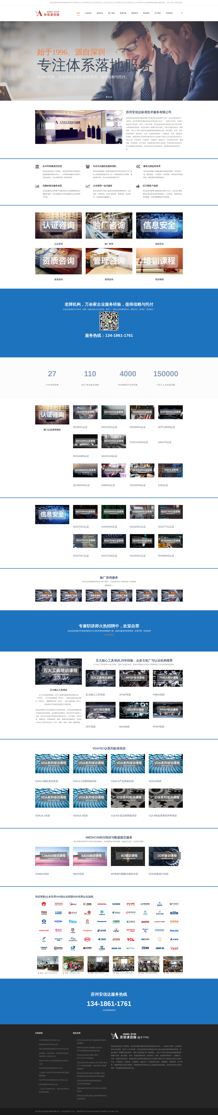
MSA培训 (124, 726)
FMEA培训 (159, 694)
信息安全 (100, 13)
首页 (78, 13)
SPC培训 (91, 726)
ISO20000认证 (109, 526)
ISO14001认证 (109, 427)
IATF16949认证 (166, 427)
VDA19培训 (155, 781)
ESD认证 (163, 485)
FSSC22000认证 (139, 442)
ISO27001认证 (81, 526)
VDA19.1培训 (42, 815)
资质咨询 (58, 279)
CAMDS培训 (42, 874)
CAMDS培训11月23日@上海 (49, 1040)
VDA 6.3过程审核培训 (84, 781)
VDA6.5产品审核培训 (122, 781)
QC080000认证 (81, 485)
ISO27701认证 (166, 526)
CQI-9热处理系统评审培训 (163, 815)
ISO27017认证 (81, 555)
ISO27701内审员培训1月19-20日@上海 (53, 1080)
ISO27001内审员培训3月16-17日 (51, 1068)
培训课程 (146, 13)
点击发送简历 (109, 635)
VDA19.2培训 (80, 815)
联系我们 (169, 13)
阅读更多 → (109, 585)
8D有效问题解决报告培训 (124, 874)
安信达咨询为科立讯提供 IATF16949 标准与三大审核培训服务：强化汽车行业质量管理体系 (92, 1066)
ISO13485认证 (81, 456)
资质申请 (123, 13)
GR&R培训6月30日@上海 (48, 1084)
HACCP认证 (165, 442)
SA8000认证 (108, 485)
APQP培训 (125, 694)
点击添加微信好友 (109, 1010)
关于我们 (158, 13)
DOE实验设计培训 (158, 874)
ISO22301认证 (138, 526)
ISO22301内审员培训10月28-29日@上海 (54, 1049)
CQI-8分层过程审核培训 (124, 815)
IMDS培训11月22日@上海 (48, 1044)
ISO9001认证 (80, 427)
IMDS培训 (78, 874)
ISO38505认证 (166, 555)
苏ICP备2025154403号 (92, 1111)
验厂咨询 (111, 13)
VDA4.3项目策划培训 (46, 781)
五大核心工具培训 (95, 694)
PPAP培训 (158, 726)
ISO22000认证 (138, 485)
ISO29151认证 (138, 555)
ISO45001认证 (138, 427)
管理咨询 (134, 13)
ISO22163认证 (109, 456)
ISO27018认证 (109, 555)
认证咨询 (88, 13)
